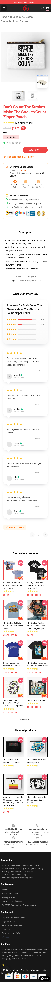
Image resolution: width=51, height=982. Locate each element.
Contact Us (6, 929)
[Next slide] (46, 57)
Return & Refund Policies (12, 925)
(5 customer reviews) (24, 123)
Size (5, 133)
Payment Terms (8, 921)
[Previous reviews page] (32, 534)
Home (4, 17)
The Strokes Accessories (21, 17)
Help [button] (46, 979)
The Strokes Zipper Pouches (14, 21)
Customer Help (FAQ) (11, 933)
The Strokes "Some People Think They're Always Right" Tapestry (13, 703)
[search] (42, 8)
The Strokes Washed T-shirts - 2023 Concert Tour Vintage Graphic (36, 626)
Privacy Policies (8, 897)
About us (6, 890)
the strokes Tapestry (36, 700)
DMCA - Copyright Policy (12, 901)
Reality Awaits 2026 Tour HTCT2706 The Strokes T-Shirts (35, 585)
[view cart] (47, 8)
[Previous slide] (5, 57)
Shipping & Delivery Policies (13, 918)
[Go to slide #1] (18, 96)
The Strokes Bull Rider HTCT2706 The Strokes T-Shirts (13, 626)
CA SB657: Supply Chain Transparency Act (19, 905)
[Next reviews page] (45, 534)
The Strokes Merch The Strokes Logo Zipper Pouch (36, 800)
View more (25, 719)
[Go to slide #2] (32, 96)
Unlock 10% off (5, 969)
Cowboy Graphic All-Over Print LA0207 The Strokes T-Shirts (12, 585)
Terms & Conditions (10, 894)
